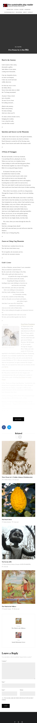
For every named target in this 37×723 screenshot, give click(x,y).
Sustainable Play (9, 12)
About (25, 12)
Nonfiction (10, 9)
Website (21, 690)
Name (3, 682)
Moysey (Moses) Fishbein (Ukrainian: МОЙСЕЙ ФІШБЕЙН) (17, 564)
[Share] (4, 427)
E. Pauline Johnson (7, 479)
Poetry (21, 9)
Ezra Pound (22, 377)
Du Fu (6, 367)
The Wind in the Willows (9, 606)
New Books (19, 12)
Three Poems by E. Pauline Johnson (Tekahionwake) (17, 477)
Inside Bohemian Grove (18, 641)
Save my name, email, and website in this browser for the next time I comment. (17, 698)
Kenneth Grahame (7, 609)
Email (3, 690)
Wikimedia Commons (21, 401)
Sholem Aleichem (7, 522)
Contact (30, 12)
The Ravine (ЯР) (7, 562)
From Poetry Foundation (28, 324)
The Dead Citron (7, 519)
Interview (27, 9)
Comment (4, 661)
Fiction (16, 9)
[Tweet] (9, 427)
